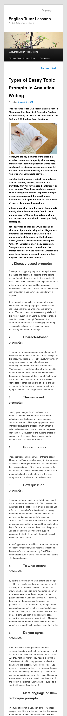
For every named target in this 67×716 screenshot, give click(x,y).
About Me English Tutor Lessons (23, 51)
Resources (45, 58)
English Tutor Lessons (30, 18)
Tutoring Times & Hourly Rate (22, 58)
